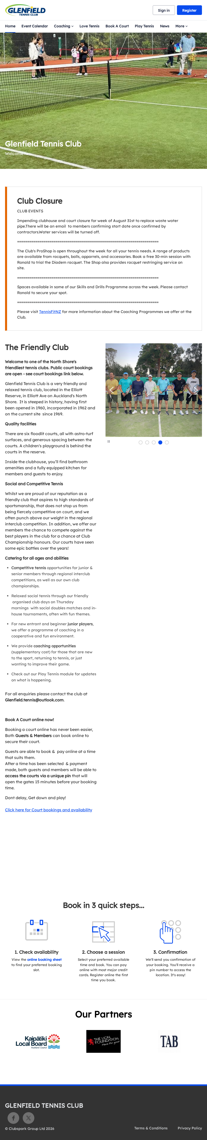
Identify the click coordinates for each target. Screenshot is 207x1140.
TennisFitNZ (50, 311)
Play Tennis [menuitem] (144, 26)
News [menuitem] (164, 26)
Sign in (164, 10)
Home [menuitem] (10, 26)
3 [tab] (154, 442)
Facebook (13, 1118)
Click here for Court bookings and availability (48, 809)
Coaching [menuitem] (62, 26)
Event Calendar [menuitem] (34, 26)
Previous (111, 390)
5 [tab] (167, 442)
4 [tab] (160, 442)
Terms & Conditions (151, 1128)
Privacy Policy (190, 1128)
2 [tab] (147, 442)
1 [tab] (141, 442)
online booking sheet (44, 959)
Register (189, 10)
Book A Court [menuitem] (117, 26)
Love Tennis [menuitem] (89, 26)
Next (195, 390)
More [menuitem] (179, 26)
